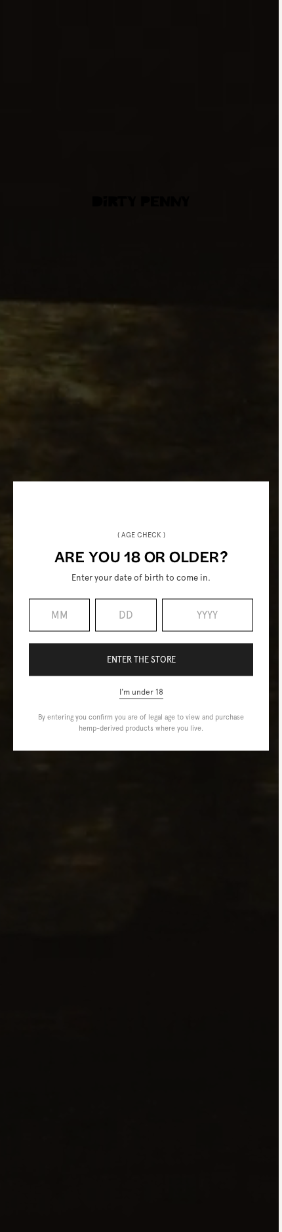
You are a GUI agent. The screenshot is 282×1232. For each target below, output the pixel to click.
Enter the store (141, 659)
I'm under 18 (141, 691)
